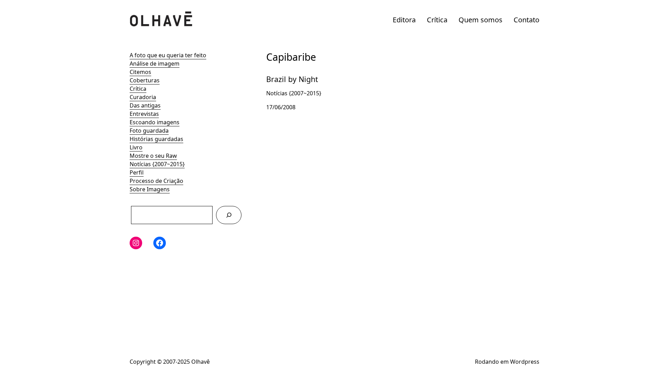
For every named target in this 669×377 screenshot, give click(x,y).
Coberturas (145, 80)
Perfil (137, 172)
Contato (526, 19)
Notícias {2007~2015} (157, 164)
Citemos (140, 72)
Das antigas (145, 105)
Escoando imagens (154, 122)
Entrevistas (144, 114)
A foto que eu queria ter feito (168, 55)
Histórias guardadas (156, 139)
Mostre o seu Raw (153, 156)
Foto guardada (149, 130)
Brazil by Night (285, 73)
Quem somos (480, 19)
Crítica (437, 19)
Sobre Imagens (150, 189)
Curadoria (143, 97)
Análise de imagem (154, 63)
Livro (136, 147)
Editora (404, 19)
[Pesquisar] (228, 215)
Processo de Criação (156, 181)
